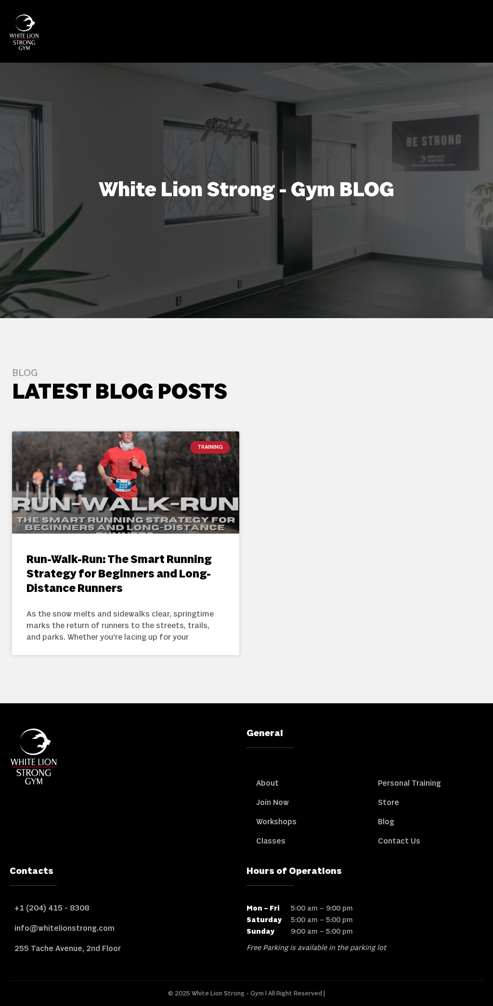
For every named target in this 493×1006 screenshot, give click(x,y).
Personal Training (409, 783)
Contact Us (399, 841)
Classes (270, 841)
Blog (386, 822)
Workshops (276, 822)
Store (388, 802)
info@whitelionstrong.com (64, 928)
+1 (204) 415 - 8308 (51, 908)
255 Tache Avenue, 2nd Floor (67, 948)
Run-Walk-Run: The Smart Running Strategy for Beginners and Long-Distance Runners (119, 574)
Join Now (272, 802)
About (267, 783)
